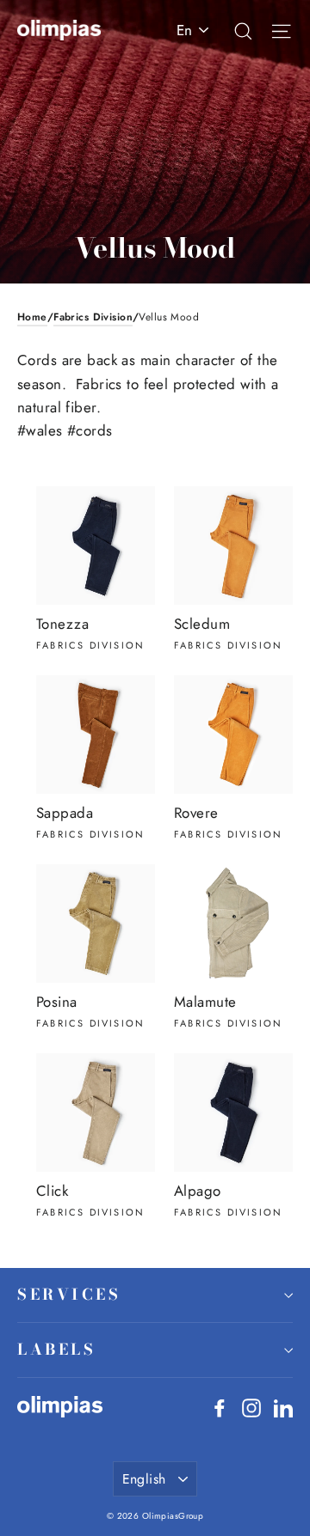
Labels (56, 1349)
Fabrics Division (93, 317)
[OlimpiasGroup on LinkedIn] (283, 1406)
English (144, 1479)
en (185, 30)
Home (32, 317)
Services (69, 1294)
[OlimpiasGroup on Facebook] (219, 1406)
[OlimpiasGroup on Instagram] (251, 1406)
